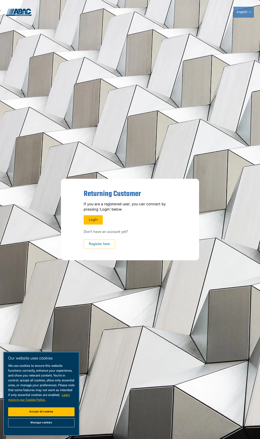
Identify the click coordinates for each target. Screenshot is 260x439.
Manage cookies (41, 422)
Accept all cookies (41, 411)
